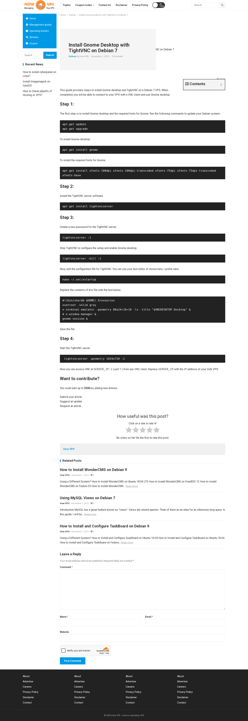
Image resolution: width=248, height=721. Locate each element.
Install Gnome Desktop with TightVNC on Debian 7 (99, 47)
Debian (72, 15)
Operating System (39, 31)
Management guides (40, 24)
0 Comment (117, 56)
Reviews (33, 37)
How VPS (84, 56)
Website (64, 632)
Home (32, 18)
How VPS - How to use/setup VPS (128, 715)
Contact (27, 702)
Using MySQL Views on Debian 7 (87, 498)
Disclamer (28, 697)
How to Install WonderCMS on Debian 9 (93, 469)
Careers (27, 686)
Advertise (28, 681)
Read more (132, 486)
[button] (158, 5)
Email (149, 616)
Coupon (33, 43)
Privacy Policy (30, 691)
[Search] (222, 5)
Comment (66, 567)
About (26, 676)
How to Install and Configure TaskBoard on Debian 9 (104, 526)
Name (64, 616)
